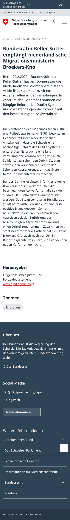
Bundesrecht (13, 482)
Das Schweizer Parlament (22, 450)
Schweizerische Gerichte (21, 461)
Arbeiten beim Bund (18, 440)
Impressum (22, 514)
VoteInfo (10, 493)
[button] (64, 448)
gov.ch (41, 392)
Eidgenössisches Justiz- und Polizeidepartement (30, 22)
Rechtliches (9, 514)
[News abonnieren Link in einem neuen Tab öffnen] (57, 4)
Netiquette (35, 514)
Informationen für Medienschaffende (31, 472)
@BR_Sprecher (18, 392)
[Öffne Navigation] (64, 22)
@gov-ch (14, 400)
